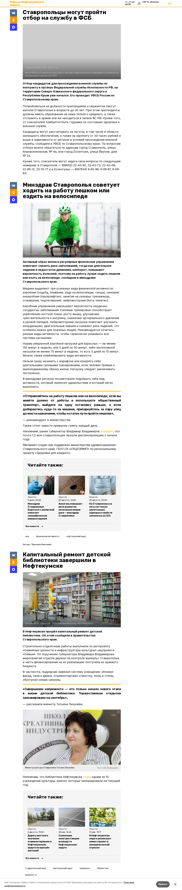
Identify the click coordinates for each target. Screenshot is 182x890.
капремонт (85, 868)
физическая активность (47, 536)
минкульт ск (31, 875)
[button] (72, 51)
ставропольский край (35, 868)
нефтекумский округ (76, 536)
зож (27, 536)
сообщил (107, 431)
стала (87, 777)
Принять (162, 884)
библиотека (103, 868)
